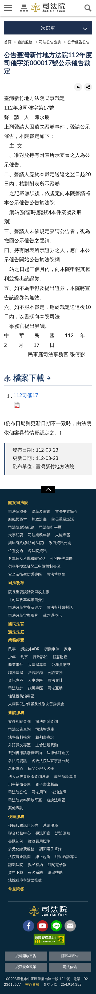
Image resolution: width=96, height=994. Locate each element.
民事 (12, 649)
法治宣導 (58, 792)
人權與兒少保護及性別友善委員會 (36, 704)
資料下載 (15, 873)
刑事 (24, 657)
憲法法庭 (16, 632)
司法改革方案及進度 (25, 607)
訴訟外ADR (30, 649)
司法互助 (55, 688)
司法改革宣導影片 (23, 616)
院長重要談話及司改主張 (28, 592)
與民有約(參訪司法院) (26, 543)
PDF (17, 405)
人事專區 (35, 680)
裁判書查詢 (44, 737)
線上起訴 (42, 857)
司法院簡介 (17, 512)
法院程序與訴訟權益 (25, 880)
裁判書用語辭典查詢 (25, 753)
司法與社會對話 (60, 607)
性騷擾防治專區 (21, 696)
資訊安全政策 (25, 967)
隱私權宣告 (70, 956)
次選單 (48, 28)
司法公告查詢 (50, 42)
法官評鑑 (35, 673)
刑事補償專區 (19, 784)
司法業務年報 (39, 535)
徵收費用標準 (39, 841)
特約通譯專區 (66, 857)
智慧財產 (60, 657)
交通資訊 (32, 985)
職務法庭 (15, 673)
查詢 (88, 8)
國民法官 (16, 624)
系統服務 (50, 826)
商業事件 (15, 665)
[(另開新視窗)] (28, 927)
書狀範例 (15, 841)
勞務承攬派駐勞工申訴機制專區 (34, 566)
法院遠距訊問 (19, 857)
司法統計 (15, 688)
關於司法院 (18, 503)
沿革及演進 (41, 512)
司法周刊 (39, 792)
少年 (12, 657)
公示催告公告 (78, 42)
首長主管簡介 (66, 512)
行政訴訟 (40, 657)
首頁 (7, 42)
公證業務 (55, 673)
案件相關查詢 (19, 722)
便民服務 (16, 817)
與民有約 (35, 865)
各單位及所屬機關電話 (27, 559)
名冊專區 (15, 769)
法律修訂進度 (58, 753)
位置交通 (15, 551)
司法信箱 (70, 967)
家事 (67, 649)
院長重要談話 (62, 519)
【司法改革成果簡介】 (27, 600)
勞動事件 (51, 649)
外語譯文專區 (19, 745)
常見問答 (16, 889)
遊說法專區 (56, 800)
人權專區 (62, 535)
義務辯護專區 (65, 777)
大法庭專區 (37, 665)
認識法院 (15, 865)
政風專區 (35, 688)
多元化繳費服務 (21, 849)
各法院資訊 (37, 551)
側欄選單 (8, 8)
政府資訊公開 (60, 543)
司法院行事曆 (50, 527)
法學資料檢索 (19, 737)
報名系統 (35, 873)
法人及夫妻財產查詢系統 (28, 777)
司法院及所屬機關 (24, 8)
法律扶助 (55, 873)
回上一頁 (78, 87)
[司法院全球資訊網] (48, 7)
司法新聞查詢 (46, 722)
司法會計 (55, 680)
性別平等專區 (61, 559)
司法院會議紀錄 (21, 527)
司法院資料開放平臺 (25, 800)
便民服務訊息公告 (23, 826)
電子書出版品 (46, 784)
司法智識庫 (44, 729)
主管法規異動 (46, 745)
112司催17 (25, 395)
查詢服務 (25, 42)
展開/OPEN (48, 489)
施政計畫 (39, 519)
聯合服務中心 (19, 833)
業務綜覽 (16, 640)
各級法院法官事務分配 (50, 761)
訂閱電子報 (57, 865)
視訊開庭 (42, 833)
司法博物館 (56, 574)
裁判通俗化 (52, 616)
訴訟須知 (62, 833)
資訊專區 (15, 680)
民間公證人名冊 (41, 769)
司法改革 (16, 583)
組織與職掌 (17, 519)
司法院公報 (17, 792)
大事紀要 (15, 535)
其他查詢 (15, 808)
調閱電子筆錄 (50, 849)
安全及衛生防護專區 (25, 574)
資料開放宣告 (25, 956)
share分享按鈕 (88, 87)
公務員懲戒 (60, 665)
